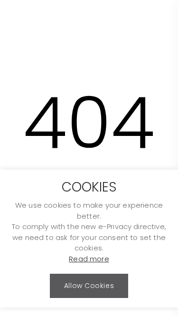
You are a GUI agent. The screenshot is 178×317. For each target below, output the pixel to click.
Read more (89, 259)
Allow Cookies (89, 285)
